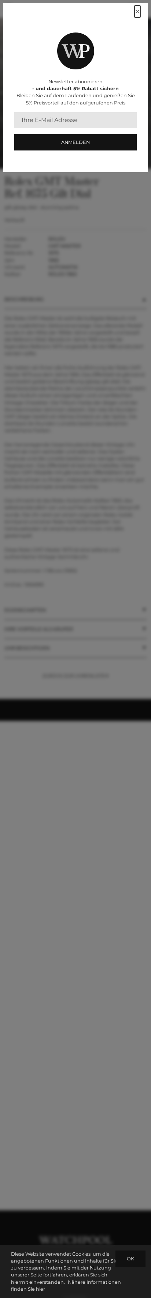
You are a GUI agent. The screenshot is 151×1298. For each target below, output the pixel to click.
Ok (130, 1258)
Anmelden (75, 142)
